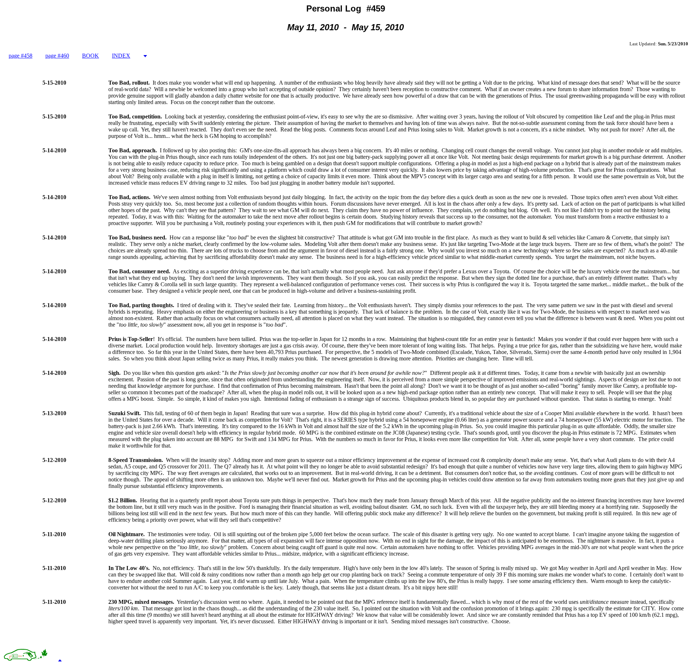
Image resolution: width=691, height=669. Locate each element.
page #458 (20, 56)
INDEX (121, 56)
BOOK (90, 56)
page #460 (57, 56)
